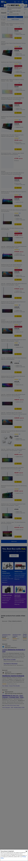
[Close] (26, 851)
